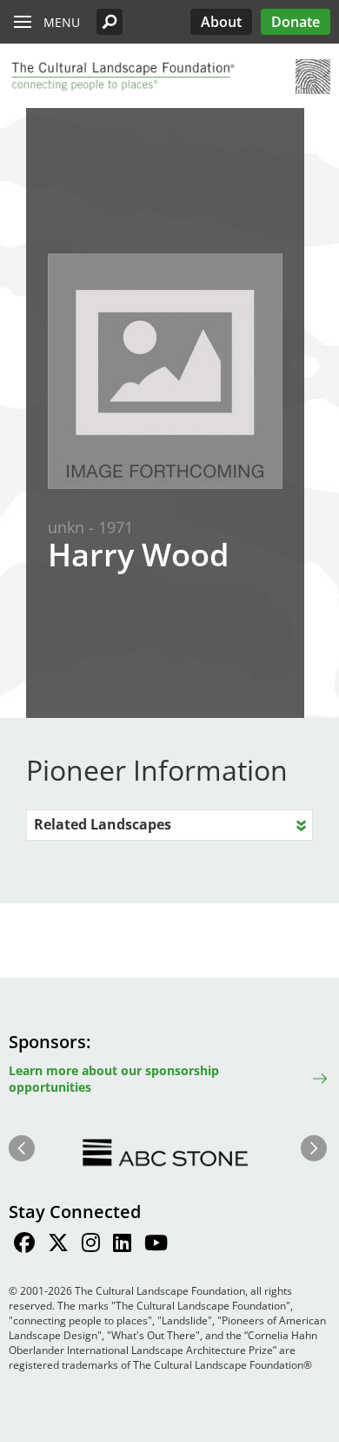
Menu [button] (61, 22)
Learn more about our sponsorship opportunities (114, 1078)
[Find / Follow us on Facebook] (24, 1245)
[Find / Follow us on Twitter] (58, 1245)
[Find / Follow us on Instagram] (91, 1245)
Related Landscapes (102, 824)
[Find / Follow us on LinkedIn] (122, 1245)
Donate (295, 21)
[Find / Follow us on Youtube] (156, 1245)
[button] (109, 22)
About (221, 21)
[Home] (122, 76)
